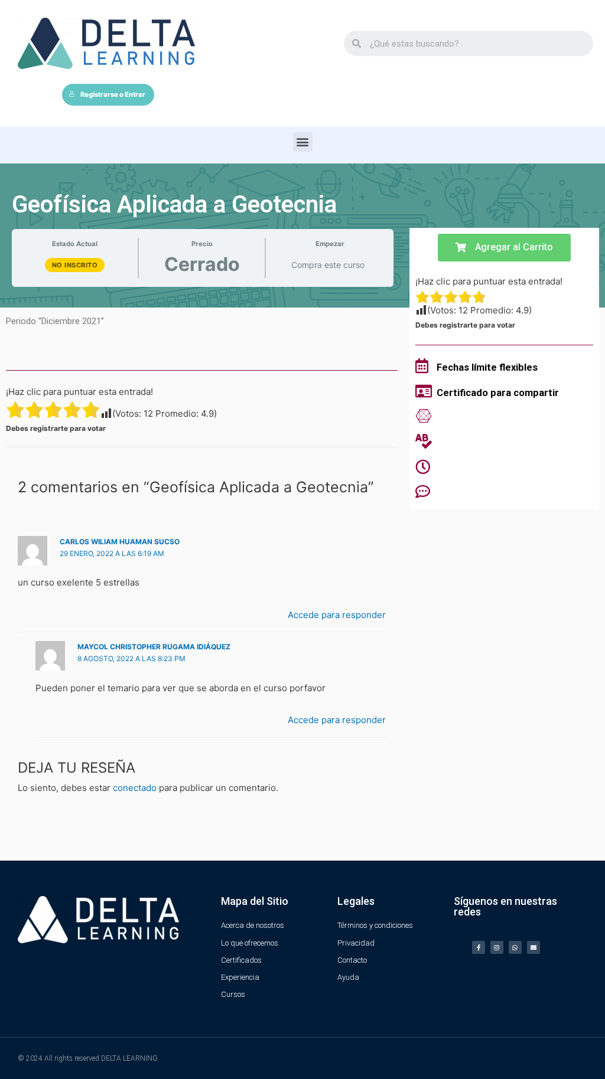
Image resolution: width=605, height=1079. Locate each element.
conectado (135, 787)
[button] (303, 142)
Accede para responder (337, 614)
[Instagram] (496, 947)
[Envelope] (533, 947)
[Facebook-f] (478, 947)
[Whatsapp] (515, 947)
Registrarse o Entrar (112, 94)
